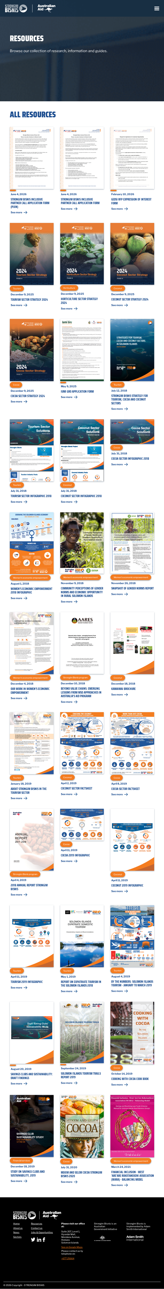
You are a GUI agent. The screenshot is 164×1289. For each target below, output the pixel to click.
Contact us (36, 1228)
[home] (30, 8)
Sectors (17, 1237)
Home (16, 1224)
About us (18, 1228)
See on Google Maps (72, 1247)
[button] (156, 8)
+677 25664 (67, 1258)
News (16, 1232)
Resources (36, 1224)
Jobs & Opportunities (42, 1232)
